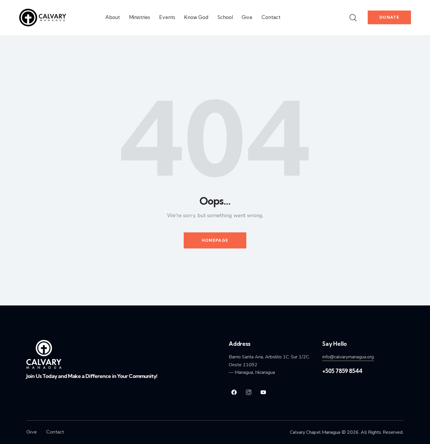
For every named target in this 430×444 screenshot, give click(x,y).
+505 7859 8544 (342, 370)
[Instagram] (248, 392)
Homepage (215, 240)
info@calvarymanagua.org (348, 357)
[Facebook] (234, 392)
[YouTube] (263, 392)
